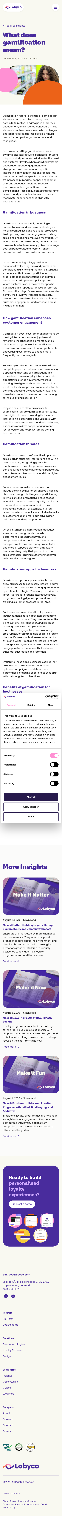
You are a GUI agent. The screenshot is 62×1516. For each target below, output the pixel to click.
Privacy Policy (9, 1507)
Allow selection (31, 807)
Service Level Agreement (14, 1504)
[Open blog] (31, 897)
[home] (13, 7)
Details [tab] (31, 705)
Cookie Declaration (11, 1493)
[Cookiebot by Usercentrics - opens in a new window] (45, 697)
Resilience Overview (27, 1501)
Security (44, 1504)
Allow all (31, 797)
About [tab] (51, 705)
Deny (31, 816)
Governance (33, 1504)
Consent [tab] (11, 705)
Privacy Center (9, 1501)
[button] (55, 7)
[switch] (54, 764)
